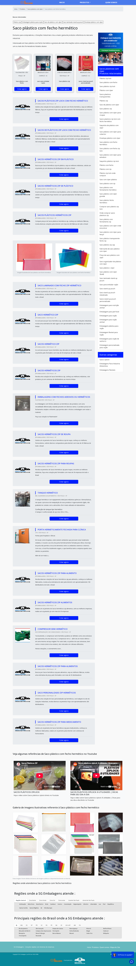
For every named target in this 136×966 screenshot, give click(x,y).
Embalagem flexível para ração (109, 333)
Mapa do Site (115, 947)
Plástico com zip (105, 169)
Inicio (62, 2)
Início (89, 947)
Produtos (84, 2)
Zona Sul (52, 900)
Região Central (21, 900)
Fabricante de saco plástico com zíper (110, 250)
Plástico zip (17, 22)
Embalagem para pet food (109, 312)
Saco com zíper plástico (108, 179)
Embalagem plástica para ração (32, 22)
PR (36, 925)
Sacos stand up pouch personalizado (108, 300)
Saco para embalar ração (109, 285)
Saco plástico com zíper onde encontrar (110, 227)
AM (75, 925)
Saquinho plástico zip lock (109, 161)
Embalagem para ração (108, 316)
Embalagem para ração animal (108, 321)
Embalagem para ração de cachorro (109, 340)
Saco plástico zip (106, 109)
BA (56, 925)
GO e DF (68, 925)
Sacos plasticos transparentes (105, 95)
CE (61, 925)
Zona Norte (32, 900)
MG (22, 925)
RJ (16, 925)
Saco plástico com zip (107, 183)
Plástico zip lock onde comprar (107, 174)
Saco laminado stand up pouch (73, 22)
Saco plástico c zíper (107, 268)
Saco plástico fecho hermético (107, 201)
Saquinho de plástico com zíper (109, 126)
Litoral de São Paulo (88, 900)
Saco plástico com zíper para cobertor (110, 133)
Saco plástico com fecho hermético (108, 143)
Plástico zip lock (105, 78)
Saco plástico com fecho (108, 82)
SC (41, 925)
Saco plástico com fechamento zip (106, 220)
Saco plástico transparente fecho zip (110, 239)
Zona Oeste (42, 900)
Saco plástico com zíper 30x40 (108, 273)
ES (26, 925)
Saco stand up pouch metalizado (107, 293)
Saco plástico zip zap (107, 245)
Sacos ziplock (104, 360)
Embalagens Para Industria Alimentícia (110, 365)
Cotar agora (21, 89)
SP (31, 925)
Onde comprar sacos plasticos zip (107, 214)
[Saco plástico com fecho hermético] (21, 63)
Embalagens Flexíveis (107, 370)
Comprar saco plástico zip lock (109, 208)
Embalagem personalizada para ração (109, 346)
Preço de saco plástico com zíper (109, 256)
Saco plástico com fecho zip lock (110, 149)
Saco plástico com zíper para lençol (110, 233)
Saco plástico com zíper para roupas (110, 114)
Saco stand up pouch (107, 289)
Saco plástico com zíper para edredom (110, 156)
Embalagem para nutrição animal (109, 306)
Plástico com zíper (106, 90)
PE (51, 925)
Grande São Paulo (73, 900)
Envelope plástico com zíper (94, 22)
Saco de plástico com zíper (53, 22)
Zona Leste (61, 900)
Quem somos (111, 2)
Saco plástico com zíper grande (108, 195)
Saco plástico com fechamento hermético (108, 188)
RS (46, 925)
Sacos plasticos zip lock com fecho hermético (110, 120)
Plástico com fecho (106, 165)
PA (80, 925)
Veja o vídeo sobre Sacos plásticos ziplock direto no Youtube (36, 795)
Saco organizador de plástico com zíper (110, 262)
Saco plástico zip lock (107, 86)
